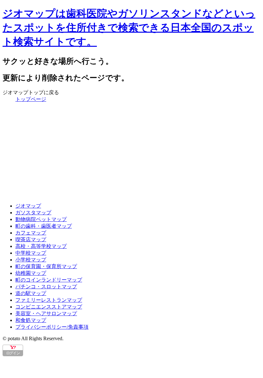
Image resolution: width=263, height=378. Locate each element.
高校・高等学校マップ (41, 246)
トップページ (30, 99)
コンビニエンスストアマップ (48, 306)
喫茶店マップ (30, 239)
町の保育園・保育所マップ (46, 266)
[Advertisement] (131, 153)
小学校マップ (30, 259)
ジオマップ (28, 206)
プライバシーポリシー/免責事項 (52, 327)
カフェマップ (30, 232)
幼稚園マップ (30, 273)
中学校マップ (30, 253)
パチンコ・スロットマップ (46, 286)
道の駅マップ (30, 293)
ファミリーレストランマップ (48, 300)
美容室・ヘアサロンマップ (46, 313)
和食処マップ (30, 320)
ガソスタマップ (33, 212)
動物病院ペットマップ (41, 219)
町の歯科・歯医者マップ (43, 226)
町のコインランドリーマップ (48, 280)
